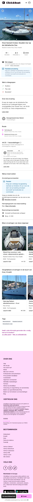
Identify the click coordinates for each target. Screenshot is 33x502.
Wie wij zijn (6, 365)
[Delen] (30, 10)
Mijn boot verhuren (8, 371)
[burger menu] (26, 3)
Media (5, 369)
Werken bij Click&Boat (9, 385)
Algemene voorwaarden (10, 379)
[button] (16, 39)
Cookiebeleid (7, 377)
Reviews (5, 418)
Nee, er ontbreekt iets (19, 334)
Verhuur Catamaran (8, 450)
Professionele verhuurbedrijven (11, 373)
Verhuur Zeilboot (8, 446)
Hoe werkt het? (7, 367)
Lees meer (5, 112)
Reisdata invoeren (10, 199)
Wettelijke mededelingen (10, 381)
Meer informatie (10, 206)
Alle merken (6, 456)
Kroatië (5, 436)
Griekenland (6, 434)
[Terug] (2, 10)
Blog (4, 394)
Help (4, 363)
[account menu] (29, 2)
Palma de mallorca (8, 440)
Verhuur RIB (6, 452)
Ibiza (4, 438)
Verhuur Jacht (7, 454)
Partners (5, 383)
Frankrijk (5, 442)
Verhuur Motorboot (8, 448)
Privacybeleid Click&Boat (10, 375)
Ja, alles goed (6, 334)
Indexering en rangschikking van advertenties (16, 387)
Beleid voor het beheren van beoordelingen (15, 391)
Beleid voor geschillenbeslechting (12, 389)
